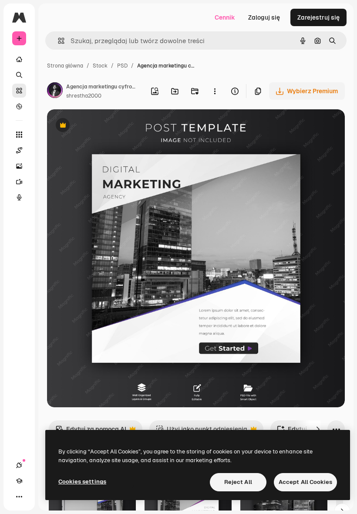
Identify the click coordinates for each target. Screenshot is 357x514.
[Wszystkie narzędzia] (19, 135)
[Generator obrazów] (19, 166)
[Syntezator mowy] (19, 197)
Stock (100, 65)
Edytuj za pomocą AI (90, 431)
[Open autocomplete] (58, 40)
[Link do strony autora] (55, 91)
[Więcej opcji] (214, 91)
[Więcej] (19, 497)
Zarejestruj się (318, 17)
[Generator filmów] (19, 182)
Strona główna (65, 65)
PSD (122, 65)
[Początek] (19, 59)
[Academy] (19, 481)
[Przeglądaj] (19, 106)
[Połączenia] (19, 465)
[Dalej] (318, 429)
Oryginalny (107, 126)
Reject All (238, 482)
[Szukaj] (19, 75)
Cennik (225, 17)
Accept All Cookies (305, 482)
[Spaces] (19, 150)
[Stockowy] (19, 91)
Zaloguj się (264, 17)
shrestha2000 (83, 95)
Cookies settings (82, 481)
